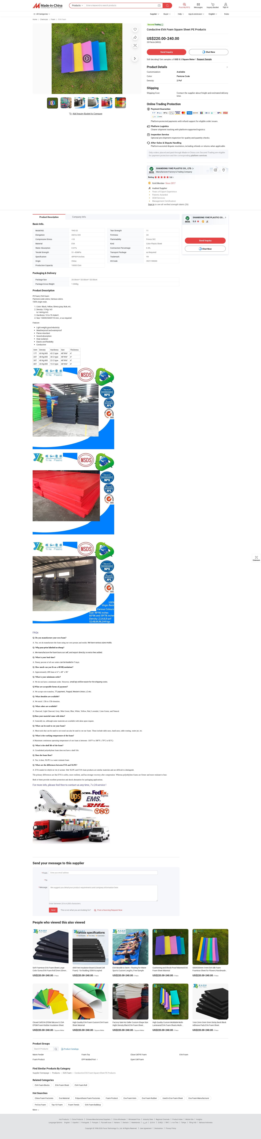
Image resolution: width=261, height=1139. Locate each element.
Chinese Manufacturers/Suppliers (98, 1119)
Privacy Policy (171, 1128)
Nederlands (135, 1122)
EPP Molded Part (89, 1059)
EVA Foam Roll (81, 1085)
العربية (145, 1122)
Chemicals (44, 19)
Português (85, 1122)
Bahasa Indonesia (205, 1122)
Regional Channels (163, 1119)
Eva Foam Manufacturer (199, 1098)
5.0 (194, 221)
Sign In (151, 204)
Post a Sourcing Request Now (108, 910)
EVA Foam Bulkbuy (93, 1104)
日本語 (160, 1122)
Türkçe (183, 1122)
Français (95, 1122)
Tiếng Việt (192, 1122)
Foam (53, 19)
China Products (77, 1119)
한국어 (152, 1122)
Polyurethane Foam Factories (87, 1098)
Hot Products (64, 1119)
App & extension (195, 14)
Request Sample (204, 59)
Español (76, 1122)
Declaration (158, 1128)
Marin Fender (38, 1054)
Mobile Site (189, 1119)
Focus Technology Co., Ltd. (113, 1128)
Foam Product (39, 1059)
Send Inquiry (166, 52)
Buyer (166, 14)
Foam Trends (73, 1104)
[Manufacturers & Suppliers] (47, 5)
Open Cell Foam (137, 1059)
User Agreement (146, 1128)
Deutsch (126, 1122)
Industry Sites (148, 1119)
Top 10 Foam (57, 1104)
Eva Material (64, 1098)
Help (180, 14)
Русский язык (106, 1122)
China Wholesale (119, 1119)
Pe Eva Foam (40, 1104)
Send (53, 910)
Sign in (225, 7)
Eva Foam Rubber (149, 1098)
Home (35, 19)
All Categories (42, 14)
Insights (199, 1119)
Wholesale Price (134, 1119)
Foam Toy (86, 1054)
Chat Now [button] (210, 52)
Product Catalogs (71, 1049)
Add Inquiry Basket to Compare (87, 113)
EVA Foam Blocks (42, 1085)
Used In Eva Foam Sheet (173, 1098)
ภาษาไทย (174, 1122)
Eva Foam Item (130, 1098)
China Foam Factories (44, 1098)
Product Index (177, 1119)
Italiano (117, 1122)
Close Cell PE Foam (138, 1054)
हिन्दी (167, 1122)
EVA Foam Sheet (62, 1085)
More (35, 1109)
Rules (226, 14)
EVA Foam (62, 19)
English (67, 1122)
